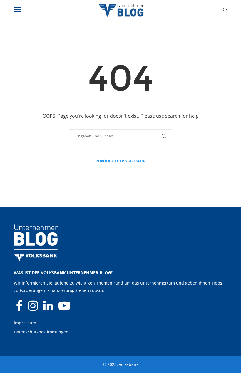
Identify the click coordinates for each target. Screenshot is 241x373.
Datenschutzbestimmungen (41, 332)
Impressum (25, 323)
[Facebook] (20, 308)
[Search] (225, 10)
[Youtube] (64, 308)
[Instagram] (33, 308)
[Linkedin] (48, 308)
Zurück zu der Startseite (120, 161)
